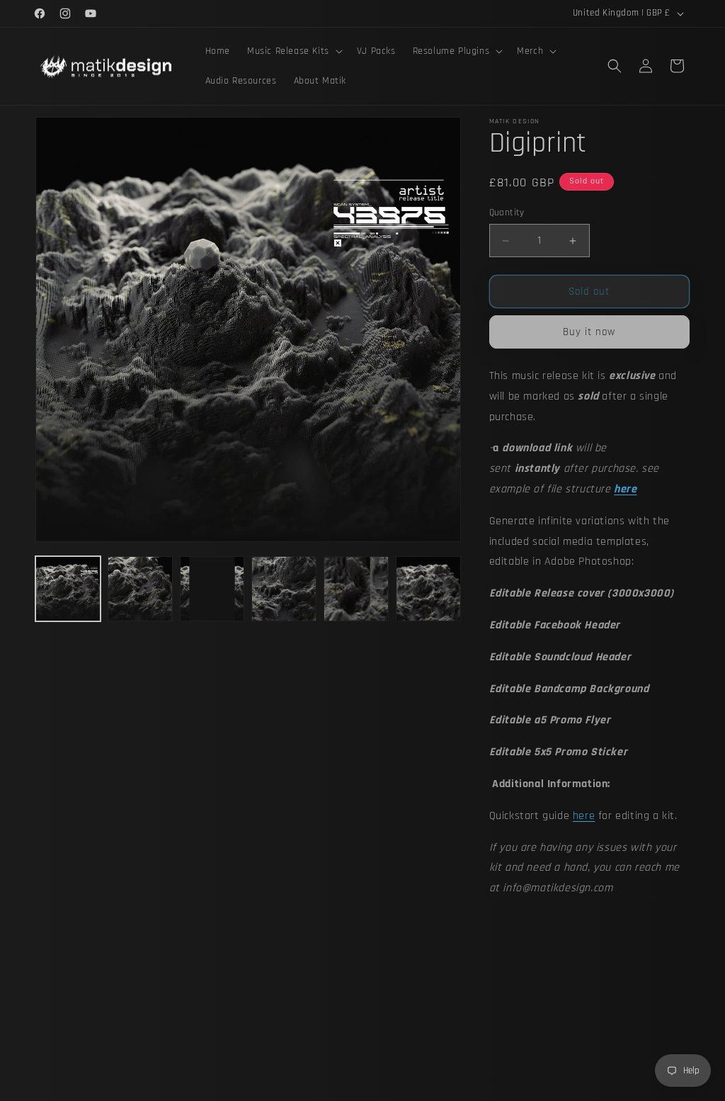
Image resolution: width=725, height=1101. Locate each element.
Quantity (507, 212)
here (584, 815)
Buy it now (589, 332)
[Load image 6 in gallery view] (428, 588)
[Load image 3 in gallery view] (212, 588)
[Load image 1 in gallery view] (68, 588)
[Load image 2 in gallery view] (140, 588)
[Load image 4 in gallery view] (283, 588)
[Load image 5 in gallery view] (356, 588)
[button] (293, 51)
